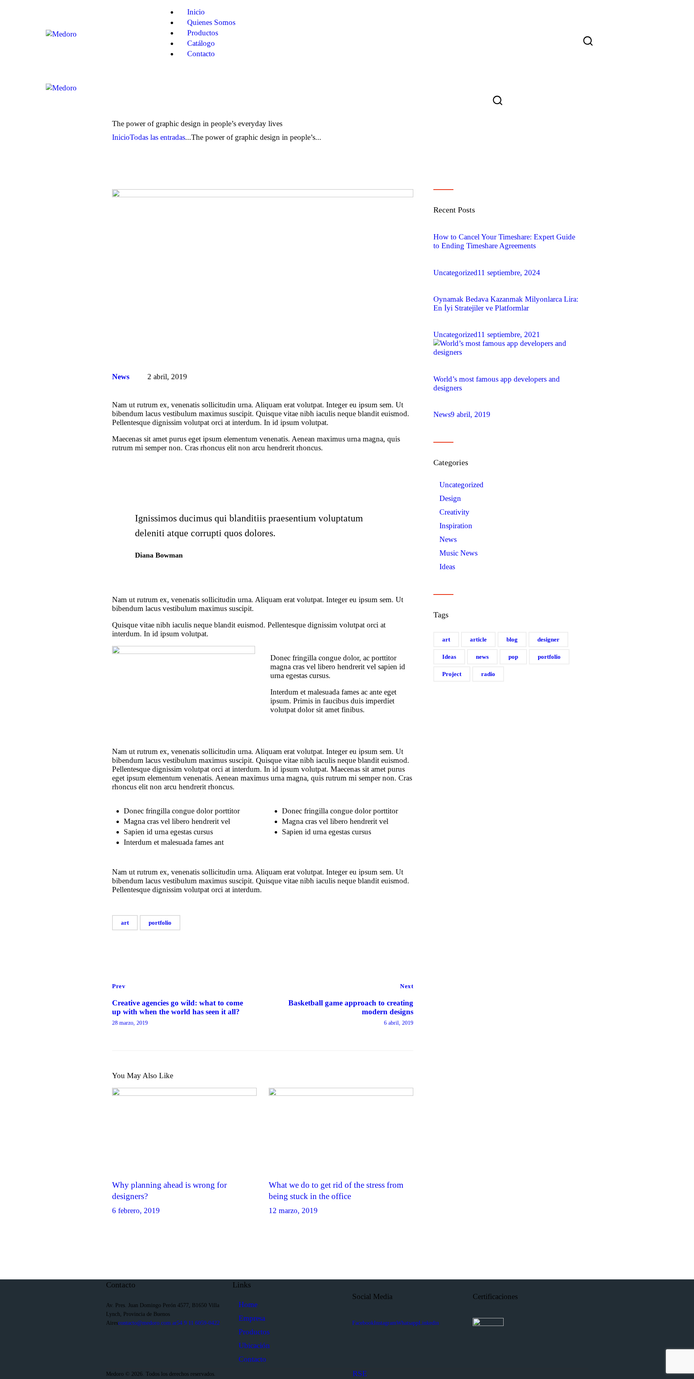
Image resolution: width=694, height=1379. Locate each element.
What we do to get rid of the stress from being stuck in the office (336, 1190)
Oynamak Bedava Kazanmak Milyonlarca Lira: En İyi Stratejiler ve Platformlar (505, 303)
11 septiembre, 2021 (509, 334)
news (482, 657)
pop (513, 657)
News (120, 376)
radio (488, 674)
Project (451, 674)
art (125, 922)
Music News (458, 553)
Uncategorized (455, 272)
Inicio (121, 137)
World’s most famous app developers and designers (496, 383)
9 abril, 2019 (470, 414)
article (478, 639)
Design (450, 498)
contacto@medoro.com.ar (147, 1323)
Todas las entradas (157, 137)
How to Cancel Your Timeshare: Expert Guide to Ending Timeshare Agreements (504, 241)
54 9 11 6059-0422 (198, 1323)
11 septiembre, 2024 (509, 272)
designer (548, 639)
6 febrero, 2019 (136, 1210)
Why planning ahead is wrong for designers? (169, 1190)
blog (512, 639)
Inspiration (455, 525)
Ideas (447, 566)
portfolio (160, 922)
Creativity (454, 512)
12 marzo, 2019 (293, 1210)
